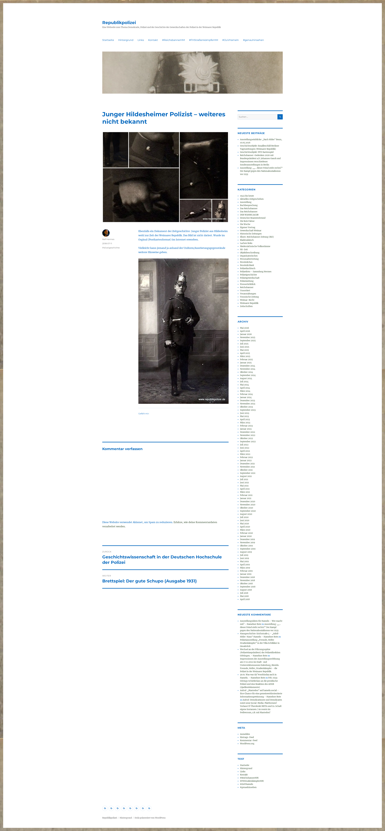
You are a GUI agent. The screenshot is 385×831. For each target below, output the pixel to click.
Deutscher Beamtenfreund (252, 218)
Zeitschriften (246, 306)
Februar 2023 (246, 426)
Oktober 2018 (246, 583)
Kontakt (153, 40)
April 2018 (245, 599)
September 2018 (247, 586)
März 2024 (245, 391)
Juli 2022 (244, 444)
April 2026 (245, 331)
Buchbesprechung (249, 205)
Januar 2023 (245, 429)
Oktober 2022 (246, 438)
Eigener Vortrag (247, 227)
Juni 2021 (244, 482)
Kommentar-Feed (248, 740)
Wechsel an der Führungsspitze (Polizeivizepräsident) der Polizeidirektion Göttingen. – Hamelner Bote (260, 652)
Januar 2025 (246, 362)
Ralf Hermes (108, 239)
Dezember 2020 (247, 501)
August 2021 (246, 476)
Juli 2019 (244, 555)
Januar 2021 (245, 498)
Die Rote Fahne (247, 221)
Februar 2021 (246, 495)
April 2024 (245, 388)
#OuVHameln (230, 40)
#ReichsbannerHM (173, 40)
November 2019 (247, 542)
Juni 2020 (244, 520)
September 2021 (247, 473)
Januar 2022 (246, 460)
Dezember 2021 (247, 463)
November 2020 (247, 504)
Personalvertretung (249, 259)
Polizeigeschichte (111, 247)
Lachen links (246, 243)
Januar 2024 (246, 397)
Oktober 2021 (246, 470)
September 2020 (248, 511)
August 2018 (246, 590)
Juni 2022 (244, 448)
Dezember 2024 (247, 366)
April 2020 (245, 526)
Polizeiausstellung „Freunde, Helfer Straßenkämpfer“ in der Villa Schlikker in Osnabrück (260, 643)
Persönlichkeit (247, 265)
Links (141, 40)
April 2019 (245, 564)
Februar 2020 (246, 533)
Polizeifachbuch (247, 268)
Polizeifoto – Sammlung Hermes (255, 271)
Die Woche (245, 224)
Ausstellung (245, 202)
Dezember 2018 (247, 577)
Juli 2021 (244, 479)
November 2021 (247, 467)
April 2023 (245, 419)
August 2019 (246, 552)
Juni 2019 (244, 558)
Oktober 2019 (246, 545)
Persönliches (246, 262)
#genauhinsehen (253, 40)
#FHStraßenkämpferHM (203, 40)
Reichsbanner (246, 287)
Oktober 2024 (246, 372)
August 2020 (246, 514)
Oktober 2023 (246, 407)
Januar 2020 (246, 536)
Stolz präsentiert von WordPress (150, 818)
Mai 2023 (244, 416)
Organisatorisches (249, 256)
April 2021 (245, 489)
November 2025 (247, 337)
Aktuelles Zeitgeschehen (252, 199)
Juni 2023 (244, 413)
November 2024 (247, 369)
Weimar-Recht (247, 300)
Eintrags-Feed (247, 737)
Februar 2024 (246, 394)
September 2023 (248, 410)
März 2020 (245, 530)
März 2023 (245, 422)
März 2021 (245, 492)
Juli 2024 (244, 381)
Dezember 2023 (247, 400)
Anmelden (245, 734)
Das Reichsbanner (248, 208)
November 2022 (247, 435)
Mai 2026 (244, 328)
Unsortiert (245, 290)
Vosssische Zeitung (249, 297)
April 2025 (245, 353)
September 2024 (248, 375)
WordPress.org (247, 743)
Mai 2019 (244, 561)
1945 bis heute (247, 196)
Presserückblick (247, 284)
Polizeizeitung (247, 281)
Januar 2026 (246, 334)
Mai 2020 (244, 523)
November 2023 (247, 403)
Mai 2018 (244, 596)
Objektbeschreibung (249, 252)
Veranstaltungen (248, 293)
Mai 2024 (244, 384)
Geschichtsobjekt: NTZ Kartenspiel (257, 152)
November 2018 (247, 580)
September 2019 (248, 549)
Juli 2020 (244, 517)
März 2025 (245, 356)
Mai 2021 (244, 485)
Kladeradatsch (247, 240)
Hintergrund (125, 40)
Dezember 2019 (247, 539)
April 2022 (245, 451)
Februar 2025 (246, 359)
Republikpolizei (119, 22)
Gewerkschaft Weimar (250, 230)
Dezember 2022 (247, 432)
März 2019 (245, 568)
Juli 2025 (244, 343)
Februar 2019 (246, 571)
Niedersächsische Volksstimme (255, 246)
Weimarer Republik (249, 303)
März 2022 (245, 454)
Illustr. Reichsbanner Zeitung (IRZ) (257, 237)
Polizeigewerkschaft (249, 278)
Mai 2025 (244, 350)
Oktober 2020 (246, 508)
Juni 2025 (244, 347)
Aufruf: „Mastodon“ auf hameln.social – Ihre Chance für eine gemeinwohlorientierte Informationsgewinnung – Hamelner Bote (261, 693)
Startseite (108, 40)
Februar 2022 (246, 457)
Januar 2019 (245, 574)
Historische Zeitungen (251, 233)
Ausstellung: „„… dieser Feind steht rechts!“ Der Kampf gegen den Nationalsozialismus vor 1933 (261, 171)
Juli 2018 (244, 593)
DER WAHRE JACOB (249, 215)
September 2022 (248, 441)
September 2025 (248, 340)
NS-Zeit (244, 249)
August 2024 (246, 378)
